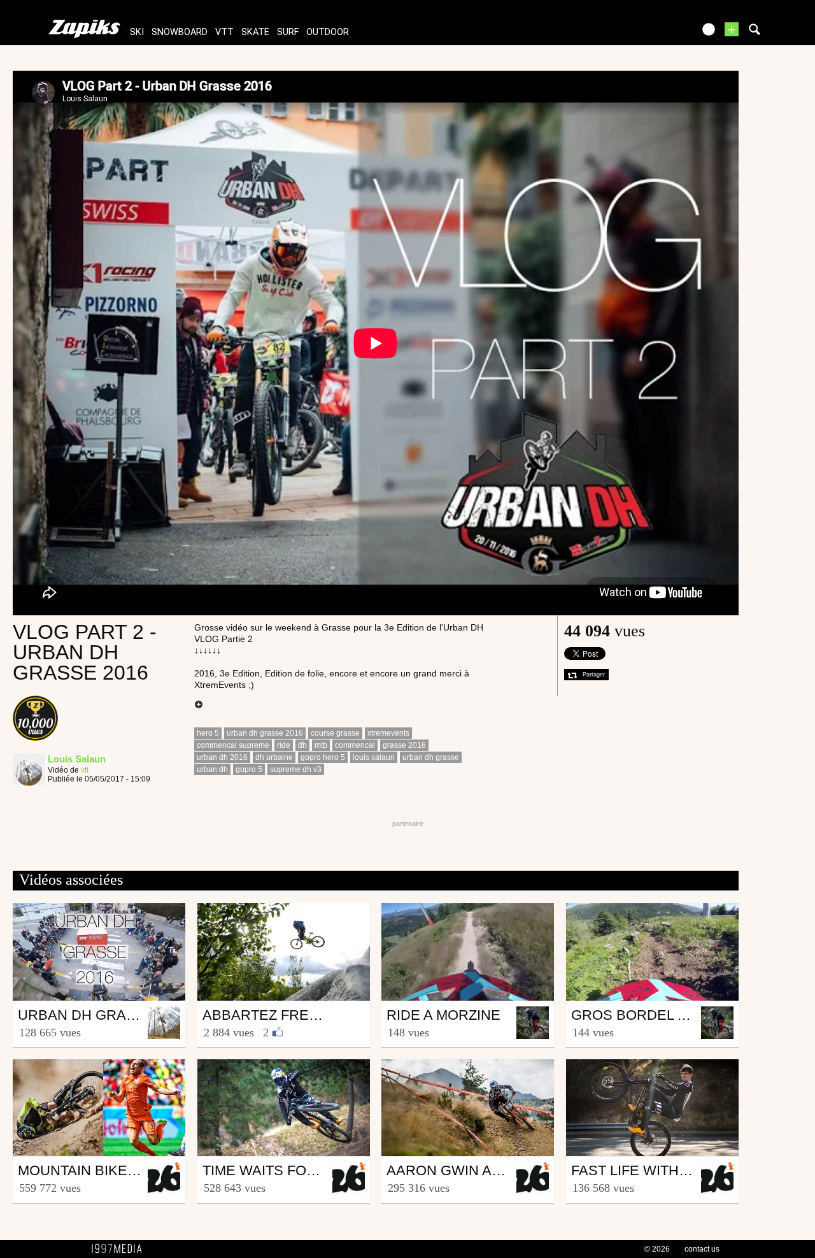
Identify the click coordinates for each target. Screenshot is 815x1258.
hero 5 (208, 733)
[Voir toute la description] (198, 705)
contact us (701, 1249)
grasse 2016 (404, 745)
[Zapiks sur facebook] (657, 33)
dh (302, 745)
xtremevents (388, 733)
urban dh (212, 769)
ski (137, 32)
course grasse (335, 733)
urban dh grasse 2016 (265, 733)
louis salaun (374, 757)
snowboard (180, 32)
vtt (224, 32)
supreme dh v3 (296, 769)
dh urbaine (274, 757)
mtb (321, 745)
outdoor (327, 32)
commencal (355, 745)
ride (283, 745)
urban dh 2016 (222, 757)
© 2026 (657, 1249)
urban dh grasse (430, 757)
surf (288, 32)
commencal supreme (233, 745)
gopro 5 (249, 769)
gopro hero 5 (323, 757)
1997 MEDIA (120, 1249)
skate (255, 32)
